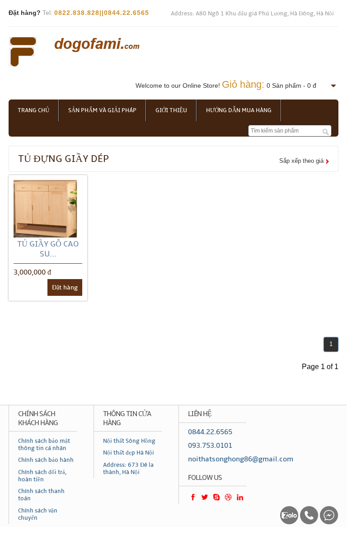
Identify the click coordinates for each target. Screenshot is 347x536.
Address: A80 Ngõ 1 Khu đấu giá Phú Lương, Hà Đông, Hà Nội (252, 13)
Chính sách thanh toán (41, 495)
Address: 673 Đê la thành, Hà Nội (128, 468)
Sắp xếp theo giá (301, 160)
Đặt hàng (65, 287)
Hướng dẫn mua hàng (239, 110)
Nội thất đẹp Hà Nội (128, 452)
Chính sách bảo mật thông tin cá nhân (44, 444)
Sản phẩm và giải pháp (102, 110)
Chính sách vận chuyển (37, 514)
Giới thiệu (171, 110)
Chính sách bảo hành (46, 460)
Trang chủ (33, 110)
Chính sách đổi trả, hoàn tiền (42, 476)
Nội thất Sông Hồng (129, 441)
